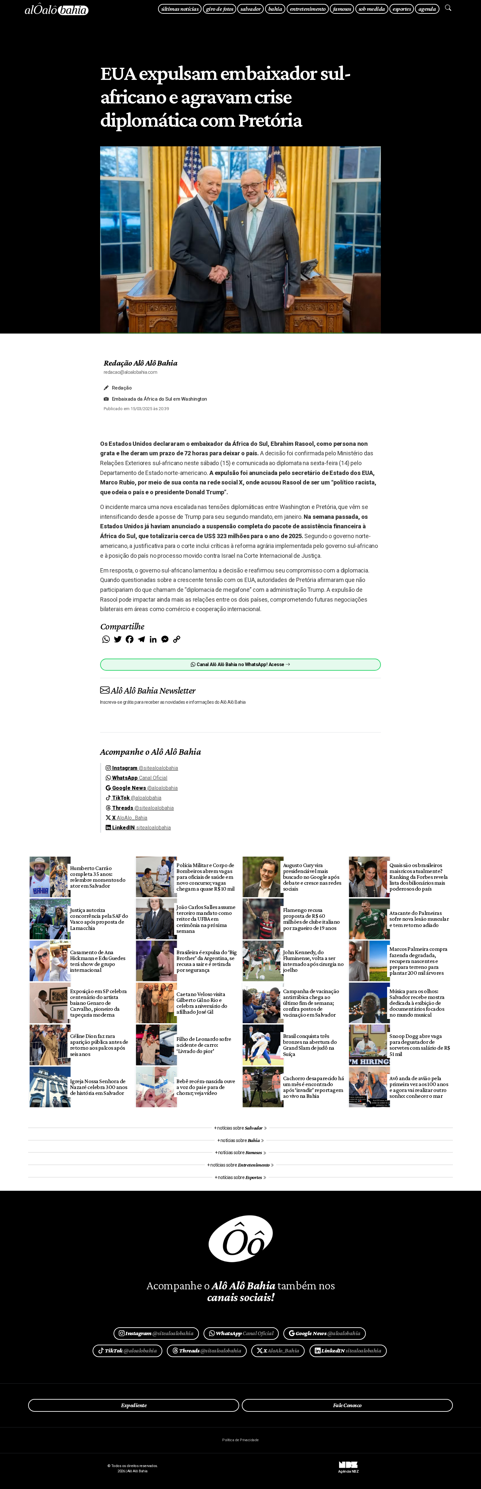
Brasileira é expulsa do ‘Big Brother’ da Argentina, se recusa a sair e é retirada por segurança (206, 961)
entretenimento (308, 8)
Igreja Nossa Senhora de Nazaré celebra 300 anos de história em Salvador (98, 1087)
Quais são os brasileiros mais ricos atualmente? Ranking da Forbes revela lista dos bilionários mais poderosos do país (418, 877)
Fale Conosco (347, 1405)
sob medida (372, 8)
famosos (342, 8)
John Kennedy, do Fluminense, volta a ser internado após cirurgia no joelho (313, 961)
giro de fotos (219, 8)
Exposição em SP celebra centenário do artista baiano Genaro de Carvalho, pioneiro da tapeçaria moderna (98, 1003)
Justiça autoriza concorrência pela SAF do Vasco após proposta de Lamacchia (99, 919)
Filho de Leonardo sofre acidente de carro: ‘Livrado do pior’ (203, 1045)
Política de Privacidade (240, 1440)
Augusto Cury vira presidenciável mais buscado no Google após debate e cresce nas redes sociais (312, 877)
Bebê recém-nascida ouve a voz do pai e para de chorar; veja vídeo (205, 1087)
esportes (402, 8)
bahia (275, 8)
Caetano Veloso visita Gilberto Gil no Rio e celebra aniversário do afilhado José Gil (201, 1003)
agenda (427, 8)
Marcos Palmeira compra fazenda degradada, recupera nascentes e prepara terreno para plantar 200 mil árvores (418, 961)
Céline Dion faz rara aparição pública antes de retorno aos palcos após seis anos (99, 1045)
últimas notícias (179, 8)
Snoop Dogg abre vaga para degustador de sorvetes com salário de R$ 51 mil (419, 1045)
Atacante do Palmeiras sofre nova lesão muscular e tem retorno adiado (419, 919)
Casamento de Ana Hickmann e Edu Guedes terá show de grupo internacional (97, 961)
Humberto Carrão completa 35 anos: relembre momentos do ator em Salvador (98, 877)
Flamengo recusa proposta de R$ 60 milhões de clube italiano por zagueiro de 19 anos (311, 919)
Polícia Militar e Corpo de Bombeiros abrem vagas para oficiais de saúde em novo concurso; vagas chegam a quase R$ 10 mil (205, 877)
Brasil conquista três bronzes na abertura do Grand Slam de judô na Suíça (310, 1045)
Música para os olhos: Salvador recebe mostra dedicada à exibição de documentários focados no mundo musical (417, 1003)
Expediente (133, 1405)
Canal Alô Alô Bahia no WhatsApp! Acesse (240, 664)
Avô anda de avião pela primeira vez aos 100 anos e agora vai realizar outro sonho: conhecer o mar (418, 1087)
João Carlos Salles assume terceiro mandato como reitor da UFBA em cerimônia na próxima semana (205, 919)
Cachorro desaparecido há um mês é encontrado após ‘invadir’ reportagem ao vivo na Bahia (313, 1087)
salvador (250, 8)
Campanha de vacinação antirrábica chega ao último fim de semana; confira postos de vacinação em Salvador (311, 1003)
